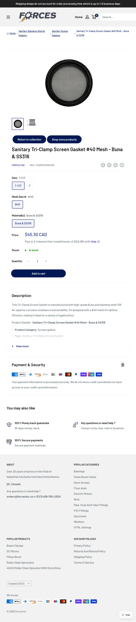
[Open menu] (8, 17)
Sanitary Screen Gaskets (60, 33)
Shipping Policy (83, 556)
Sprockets (80, 516)
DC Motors (13, 551)
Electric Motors (83, 493)
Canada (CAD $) (16, 583)
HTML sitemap (82, 527)
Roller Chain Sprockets (20, 562)
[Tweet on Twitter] (115, 164)
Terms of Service (84, 562)
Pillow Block (14, 556)
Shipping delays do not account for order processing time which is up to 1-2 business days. (68, 3)
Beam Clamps (15, 545)
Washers (79, 521)
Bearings (79, 471)
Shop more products (64, 139)
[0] (94, 17)
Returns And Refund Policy (89, 551)
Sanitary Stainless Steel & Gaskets (32, 33)
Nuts (76, 499)
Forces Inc (18, 165)
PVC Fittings (81, 510)
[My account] (87, 17)
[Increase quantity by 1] (46, 261)
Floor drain (80, 488)
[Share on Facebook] (103, 164)
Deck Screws (82, 482)
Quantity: (17, 261)
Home (79, 17)
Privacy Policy (82, 545)
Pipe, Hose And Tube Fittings (91, 505)
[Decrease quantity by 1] (28, 261)
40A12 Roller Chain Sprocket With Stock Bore (34, 568)
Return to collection (29, 139)
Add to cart (38, 273)
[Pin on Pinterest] (109, 164)
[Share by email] (122, 164)
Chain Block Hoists (85, 476)
